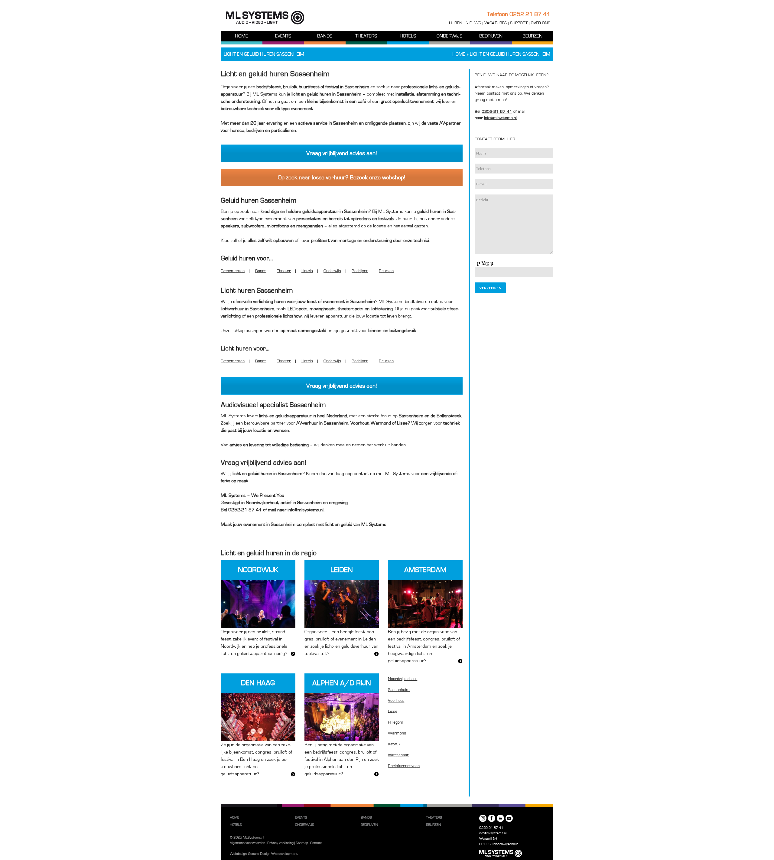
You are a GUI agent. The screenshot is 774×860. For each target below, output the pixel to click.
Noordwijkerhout (402, 679)
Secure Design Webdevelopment (273, 853)
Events (283, 36)
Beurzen (532, 36)
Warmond (397, 733)
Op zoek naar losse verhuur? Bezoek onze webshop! (341, 177)
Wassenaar (398, 755)
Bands (324, 36)
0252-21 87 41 (497, 111)
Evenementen (233, 271)
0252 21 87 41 (529, 14)
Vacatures (495, 23)
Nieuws (473, 23)
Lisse (392, 711)
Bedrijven (490, 36)
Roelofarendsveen (404, 766)
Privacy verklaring (280, 843)
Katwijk (394, 744)
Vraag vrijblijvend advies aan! (341, 153)
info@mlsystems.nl (492, 833)
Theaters (366, 36)
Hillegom (395, 722)
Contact (316, 843)
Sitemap (302, 843)
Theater (284, 271)
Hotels (408, 36)
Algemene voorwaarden (247, 843)
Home (241, 36)
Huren (455, 23)
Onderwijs (449, 36)
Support (519, 23)
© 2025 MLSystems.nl (247, 837)
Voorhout (396, 701)
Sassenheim (399, 690)
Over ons (540, 23)
